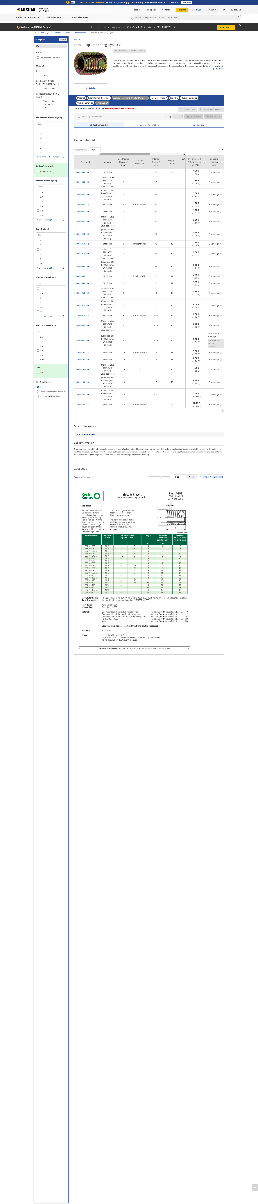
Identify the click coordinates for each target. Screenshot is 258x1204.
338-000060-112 (81, 276)
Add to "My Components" (92, 116)
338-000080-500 (81, 340)
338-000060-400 (81, 293)
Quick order (195, 116)
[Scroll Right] (184, 154)
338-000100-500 (81, 382)
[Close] (240, 25)
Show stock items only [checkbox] (50, 57)
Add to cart (215, 116)
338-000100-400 (81, 369)
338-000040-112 (81, 204)
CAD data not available (213, 109)
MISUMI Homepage (41, 32)
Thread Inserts (80, 32)
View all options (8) (44, 220)
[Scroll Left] (100, 154)
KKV (75, 39)
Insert (67, 32)
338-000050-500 (81, 266)
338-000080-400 (81, 325)
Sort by (204, 162)
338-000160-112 (81, 404)
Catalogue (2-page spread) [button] (211, 477)
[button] (186, 2)
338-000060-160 (81, 283)
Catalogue (200, 125)
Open (191, 477)
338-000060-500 (81, 305)
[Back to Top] (255, 1187)
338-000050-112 (81, 243)
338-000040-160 (81, 211)
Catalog (92, 88)
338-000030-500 (81, 194)
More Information (151, 125)
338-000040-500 (81, 234)
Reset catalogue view (82, 477)
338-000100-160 (81, 359)
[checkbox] (48, 75)
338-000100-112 (81, 352)
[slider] (161, 477)
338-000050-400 (81, 253)
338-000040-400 (81, 221)
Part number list (100, 125)
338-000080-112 (81, 315)
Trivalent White (45, 171)
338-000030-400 (81, 182)
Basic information (87, 434)
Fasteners (57, 32)
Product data (189, 109)
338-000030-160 (81, 172)
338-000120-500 (81, 394)
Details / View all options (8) (48, 157)
